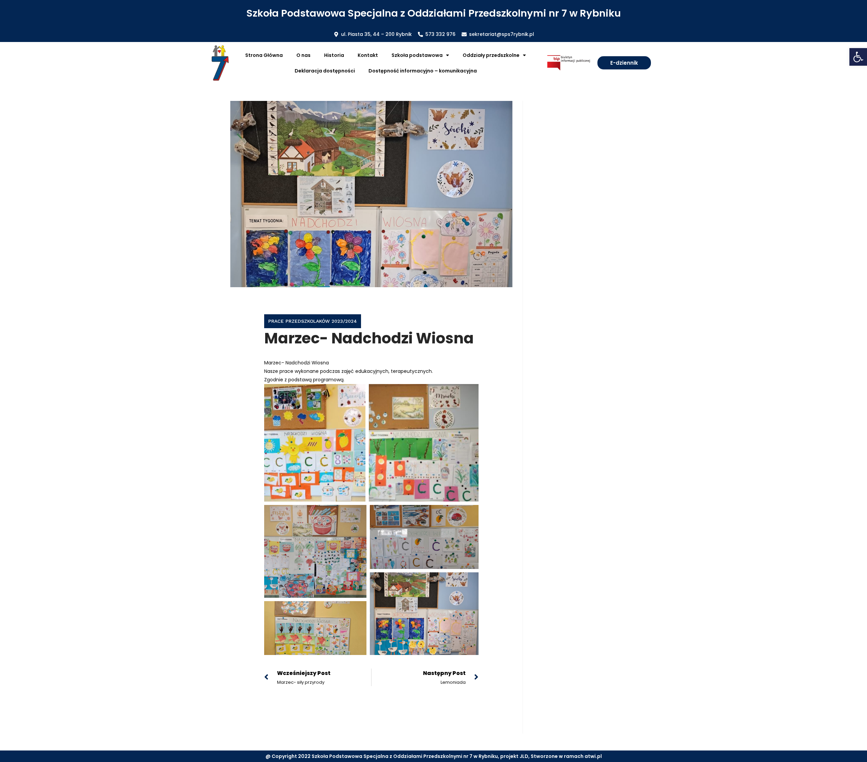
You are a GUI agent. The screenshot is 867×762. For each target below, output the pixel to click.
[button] (858, 57)
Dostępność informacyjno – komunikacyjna (422, 70)
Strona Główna (264, 55)
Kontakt (368, 55)
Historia (334, 55)
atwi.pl (593, 756)
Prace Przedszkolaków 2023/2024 (312, 321)
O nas (303, 55)
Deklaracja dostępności (325, 70)
